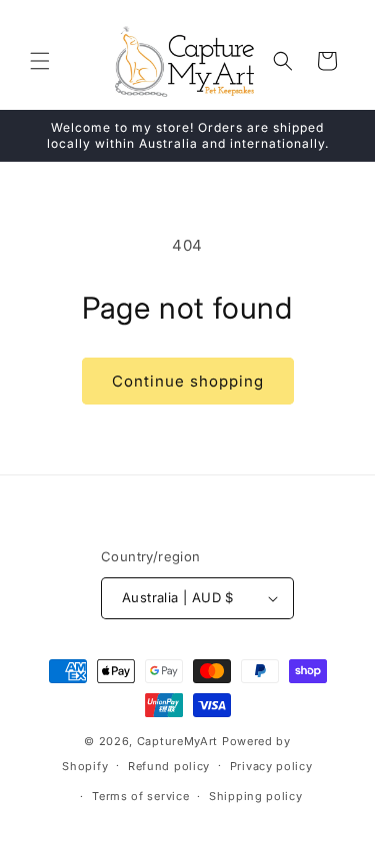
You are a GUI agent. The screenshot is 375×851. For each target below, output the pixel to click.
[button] (40, 61)
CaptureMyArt (177, 741)
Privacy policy (271, 766)
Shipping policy (256, 796)
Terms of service (140, 796)
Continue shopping (188, 381)
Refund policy (169, 766)
